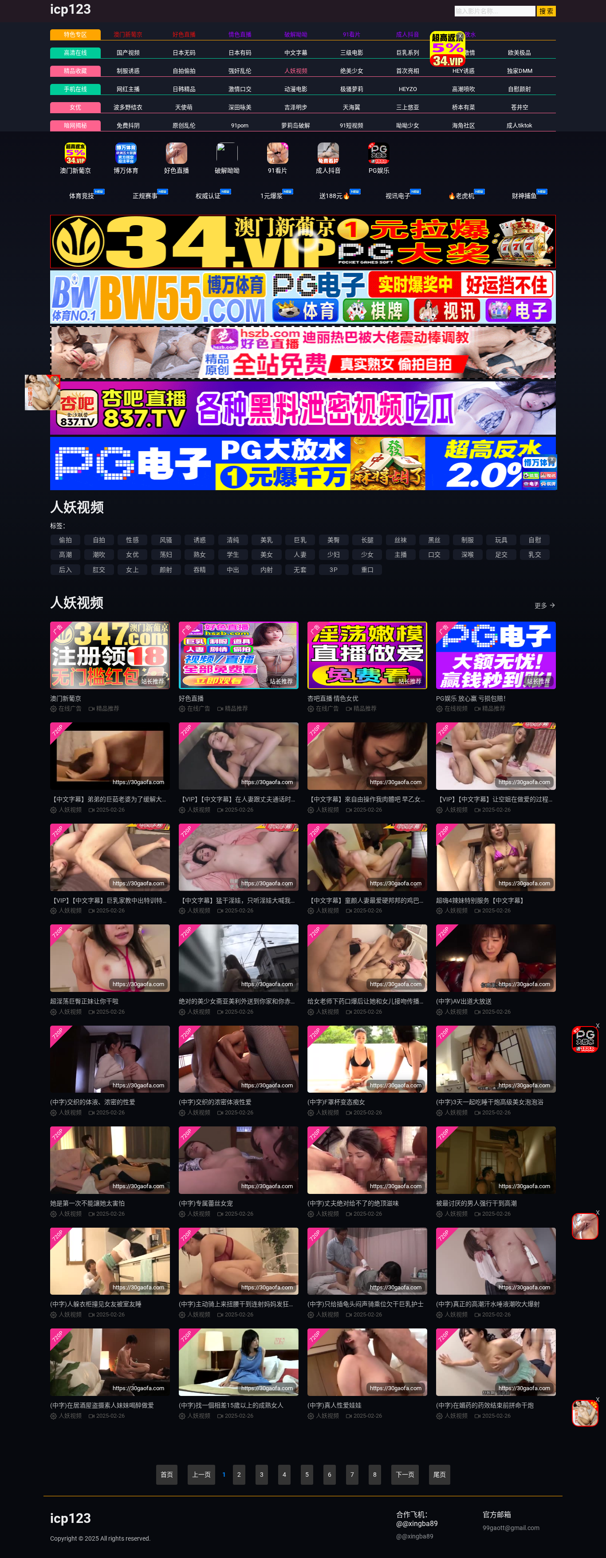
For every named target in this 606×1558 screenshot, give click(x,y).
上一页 (201, 1474)
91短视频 (351, 125)
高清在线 (75, 52)
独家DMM (519, 70)
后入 (65, 569)
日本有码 (240, 52)
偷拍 (65, 539)
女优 (75, 107)
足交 (501, 554)
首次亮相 (407, 70)
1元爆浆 (271, 195)
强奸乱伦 (240, 70)
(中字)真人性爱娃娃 (334, 1405)
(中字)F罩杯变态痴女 (336, 1102)
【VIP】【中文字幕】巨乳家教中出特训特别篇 (112, 900)
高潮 (65, 554)
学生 (233, 554)
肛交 (99, 569)
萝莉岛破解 (295, 125)
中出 (233, 569)
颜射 (166, 569)
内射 (266, 569)
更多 (541, 605)
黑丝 (434, 539)
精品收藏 (75, 70)
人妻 (300, 554)
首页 (167, 1474)
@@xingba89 (414, 1536)
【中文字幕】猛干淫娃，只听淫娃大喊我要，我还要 (250, 900)
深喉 (467, 554)
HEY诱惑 (464, 70)
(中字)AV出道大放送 (464, 1001)
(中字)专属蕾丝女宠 (206, 1203)
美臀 (333, 539)
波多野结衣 (128, 107)
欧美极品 (519, 52)
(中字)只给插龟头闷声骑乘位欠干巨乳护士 (365, 1304)
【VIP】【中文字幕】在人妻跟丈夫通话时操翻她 (244, 799)
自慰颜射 (519, 89)
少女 (367, 554)
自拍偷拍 (184, 70)
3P (333, 569)
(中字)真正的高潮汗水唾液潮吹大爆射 (488, 1304)
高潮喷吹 (463, 89)
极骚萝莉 (351, 89)
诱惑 (199, 539)
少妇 (333, 554)
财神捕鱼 (524, 195)
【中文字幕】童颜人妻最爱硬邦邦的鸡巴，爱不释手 (378, 900)
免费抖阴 (128, 125)
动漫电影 (295, 89)
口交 (434, 554)
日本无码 (184, 52)
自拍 (99, 539)
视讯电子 (398, 195)
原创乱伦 (184, 125)
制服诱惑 (128, 70)
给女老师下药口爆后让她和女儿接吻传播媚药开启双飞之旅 (388, 1001)
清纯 (233, 539)
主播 (400, 554)
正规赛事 (145, 195)
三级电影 (351, 52)
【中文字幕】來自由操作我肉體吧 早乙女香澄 (370, 799)
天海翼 (351, 107)
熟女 (199, 554)
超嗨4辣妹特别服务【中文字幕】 (481, 900)
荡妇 (166, 554)
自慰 (534, 539)
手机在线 (75, 89)
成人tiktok (519, 125)
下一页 (405, 1474)
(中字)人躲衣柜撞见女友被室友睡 (96, 1304)
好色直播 (191, 698)
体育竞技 (81, 195)
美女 (266, 554)
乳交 (534, 554)
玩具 (501, 539)
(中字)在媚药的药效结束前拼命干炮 (485, 1405)
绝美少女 (351, 70)
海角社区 (463, 125)
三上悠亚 (407, 107)
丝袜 (400, 539)
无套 (300, 569)
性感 (132, 539)
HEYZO (408, 89)
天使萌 (184, 107)
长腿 (367, 539)
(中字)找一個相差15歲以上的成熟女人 (231, 1405)
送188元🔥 (334, 195)
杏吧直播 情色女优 (332, 698)
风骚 (166, 539)
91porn (239, 125)
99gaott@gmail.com (511, 1527)
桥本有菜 (463, 107)
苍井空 (519, 107)
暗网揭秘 (75, 125)
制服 (467, 539)
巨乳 (300, 539)
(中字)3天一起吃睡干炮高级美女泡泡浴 (489, 1102)
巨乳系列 (407, 52)
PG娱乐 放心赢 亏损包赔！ (472, 698)
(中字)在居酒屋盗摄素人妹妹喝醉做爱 (102, 1405)
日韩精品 (184, 89)
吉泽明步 (295, 107)
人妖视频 (295, 70)
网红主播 (128, 89)
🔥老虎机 (461, 195)
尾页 (439, 1474)
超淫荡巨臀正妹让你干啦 (84, 1001)
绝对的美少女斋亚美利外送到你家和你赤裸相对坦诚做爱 (256, 1001)
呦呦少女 (407, 125)
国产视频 (128, 52)
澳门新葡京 (65, 698)
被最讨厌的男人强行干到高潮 (476, 1203)
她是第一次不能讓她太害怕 (87, 1203)
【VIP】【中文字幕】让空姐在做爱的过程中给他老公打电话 (517, 799)
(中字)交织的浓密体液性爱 (215, 1102)
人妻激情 (463, 52)
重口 (367, 569)
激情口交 (240, 89)
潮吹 (99, 554)
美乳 (266, 539)
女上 (132, 569)
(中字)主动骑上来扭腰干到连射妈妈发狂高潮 (240, 1304)
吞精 (199, 569)
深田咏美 (240, 107)
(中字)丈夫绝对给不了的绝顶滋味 (353, 1203)
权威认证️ (208, 195)
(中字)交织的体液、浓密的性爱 (92, 1102)
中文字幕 (295, 52)
